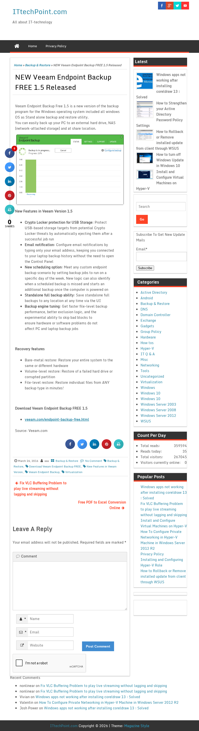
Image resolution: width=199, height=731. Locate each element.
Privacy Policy (152, 554)
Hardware (148, 337)
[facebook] (162, 5)
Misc (144, 359)
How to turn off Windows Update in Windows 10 (170, 160)
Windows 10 (150, 393)
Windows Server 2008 (158, 410)
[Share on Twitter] (82, 447)
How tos (147, 343)
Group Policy (151, 331)
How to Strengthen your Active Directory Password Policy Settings (161, 114)
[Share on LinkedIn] (10, 184)
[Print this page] (119, 447)
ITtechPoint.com (39, 11)
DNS (144, 309)
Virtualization (74, 472)
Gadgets (147, 326)
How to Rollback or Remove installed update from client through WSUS (159, 140)
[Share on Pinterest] (106, 447)
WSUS (146, 421)
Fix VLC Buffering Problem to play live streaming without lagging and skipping (40, 488)
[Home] (17, 46)
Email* (141, 249)
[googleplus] (170, 5)
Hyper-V (147, 348)
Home (18, 65)
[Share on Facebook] (70, 447)
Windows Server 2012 (158, 415)
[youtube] (185, 5)
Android (147, 298)
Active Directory (154, 292)
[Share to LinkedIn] (94, 447)
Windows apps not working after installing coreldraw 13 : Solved (161, 86)
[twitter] (177, 5)
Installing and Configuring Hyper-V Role (162, 562)
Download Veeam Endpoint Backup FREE (55, 466)
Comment (29, 556)
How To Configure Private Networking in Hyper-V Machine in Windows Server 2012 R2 (163, 540)
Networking (150, 365)
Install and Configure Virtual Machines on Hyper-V (160, 180)
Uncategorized (152, 376)
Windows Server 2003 (158, 404)
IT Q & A (148, 354)
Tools (145, 371)
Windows (148, 387)
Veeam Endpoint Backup (44, 472)
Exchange (148, 320)
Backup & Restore (37, 65)
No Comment (93, 461)
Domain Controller (155, 315)
